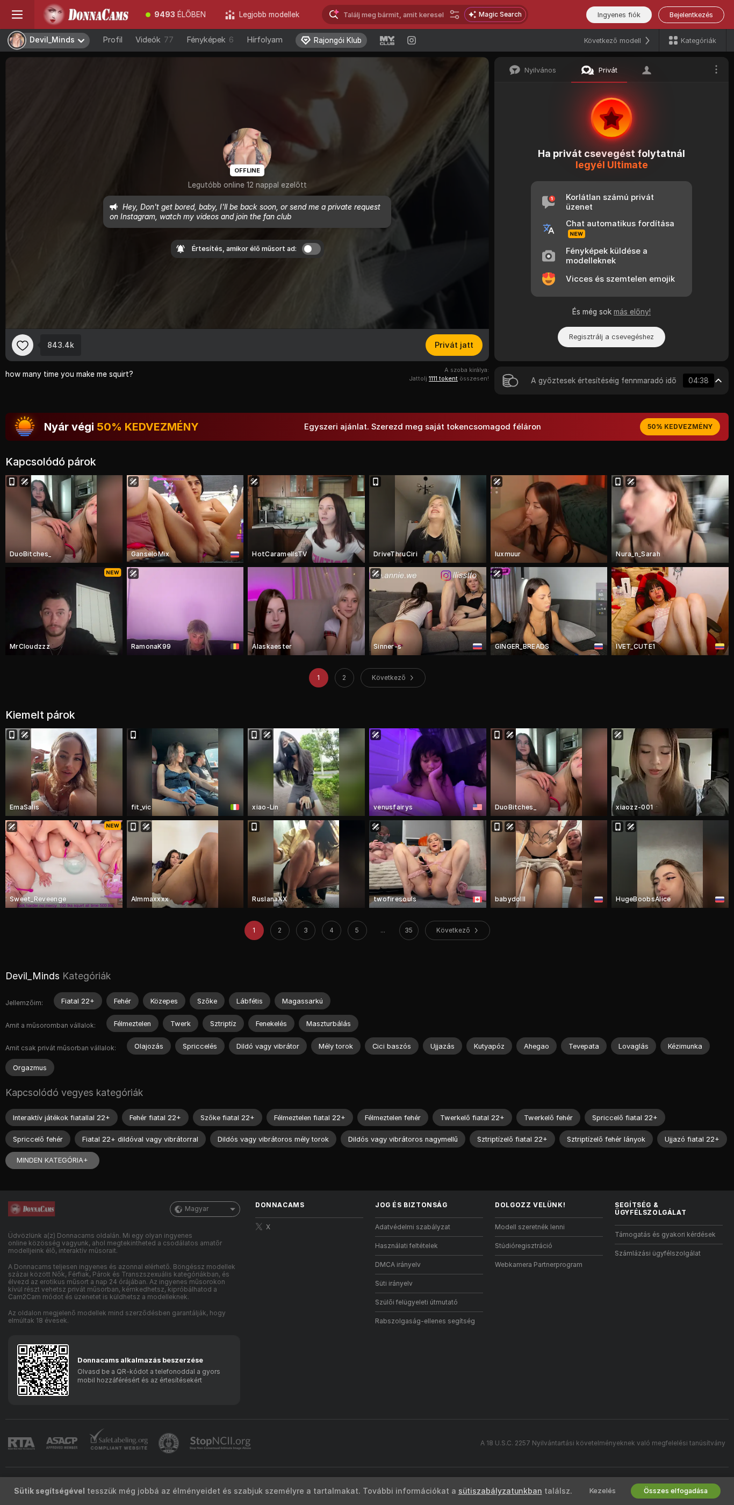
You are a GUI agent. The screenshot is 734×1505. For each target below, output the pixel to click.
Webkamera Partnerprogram (538, 1264)
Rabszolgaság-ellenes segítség (425, 1321)
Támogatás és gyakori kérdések (665, 1234)
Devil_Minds (32, 975)
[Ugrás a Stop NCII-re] (221, 1443)
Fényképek (210, 40)
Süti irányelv (394, 1283)
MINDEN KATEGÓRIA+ (52, 1160)
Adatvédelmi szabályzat (412, 1227)
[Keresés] (454, 14)
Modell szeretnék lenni (530, 1227)
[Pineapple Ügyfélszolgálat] (170, 1443)
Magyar (196, 1209)
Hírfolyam (265, 40)
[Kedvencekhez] (22, 345)
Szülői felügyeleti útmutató (416, 1302)
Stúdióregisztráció (523, 1246)
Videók (154, 40)
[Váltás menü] (17, 14)
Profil (113, 40)
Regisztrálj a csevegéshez (611, 337)
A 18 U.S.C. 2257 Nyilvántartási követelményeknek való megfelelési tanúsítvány (602, 1443)
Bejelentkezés (691, 15)
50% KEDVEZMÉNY (680, 427)
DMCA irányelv (398, 1264)
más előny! (632, 311)
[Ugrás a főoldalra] (85, 14)
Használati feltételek (406, 1246)
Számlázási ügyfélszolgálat (658, 1253)
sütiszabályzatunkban (500, 1491)
